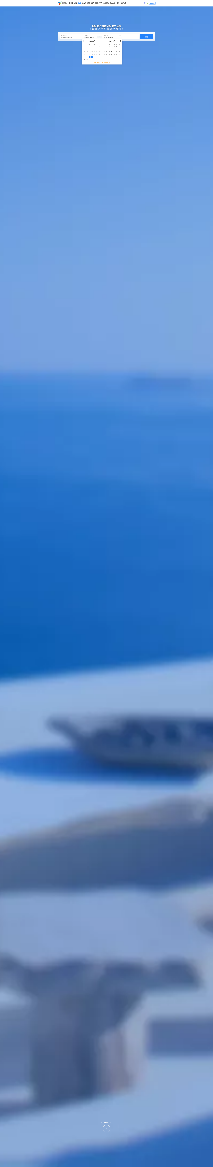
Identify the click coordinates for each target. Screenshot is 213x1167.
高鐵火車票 (98, 3)
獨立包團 (112, 3)
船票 (92, 3)
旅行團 (71, 3)
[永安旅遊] (62, 3)
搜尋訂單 (152, 3)
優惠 (118, 3)
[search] (89, 37)
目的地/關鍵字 (64, 35)
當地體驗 (106, 3)
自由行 (84, 3)
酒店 (79, 3)
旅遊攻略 (123, 3)
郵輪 (88, 3)
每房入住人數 (122, 35)
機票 (75, 3)
